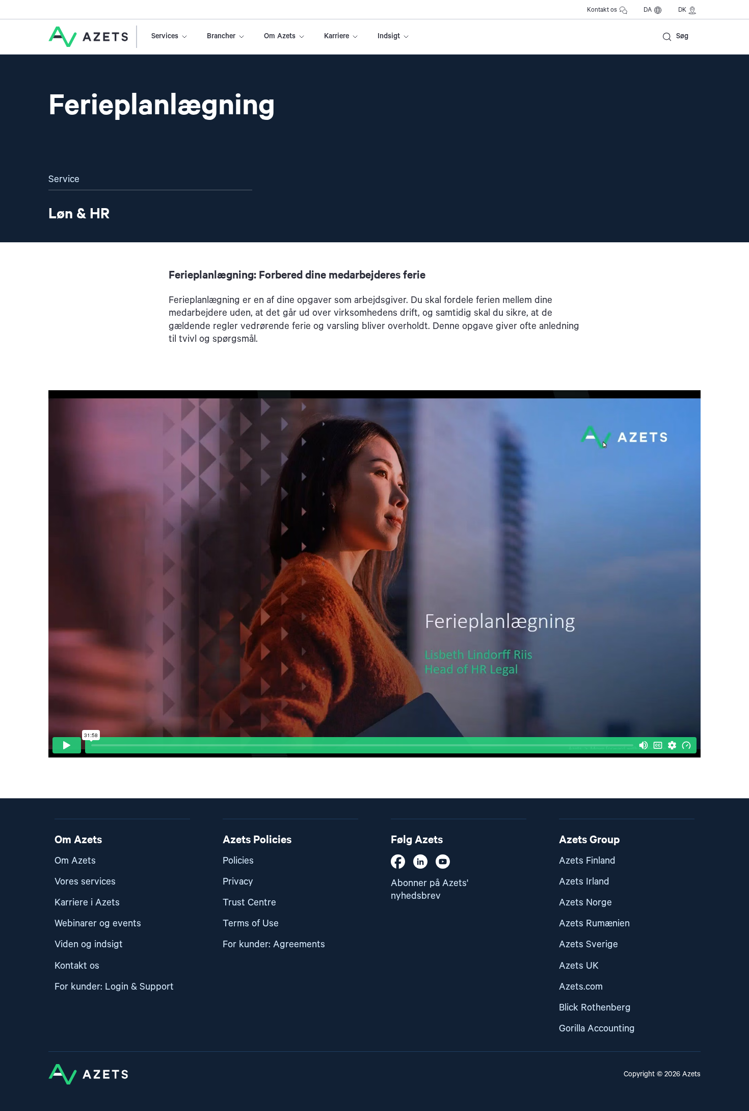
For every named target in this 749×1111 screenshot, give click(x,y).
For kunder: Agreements (274, 944)
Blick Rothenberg (595, 1007)
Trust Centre (249, 902)
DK (682, 10)
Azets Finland (587, 860)
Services (164, 36)
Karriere (336, 36)
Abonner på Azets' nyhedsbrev (429, 889)
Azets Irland (584, 881)
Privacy (238, 881)
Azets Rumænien (594, 923)
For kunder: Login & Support (114, 986)
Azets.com (581, 986)
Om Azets (280, 36)
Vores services (85, 881)
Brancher (221, 36)
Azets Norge (585, 902)
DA (648, 10)
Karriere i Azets (87, 902)
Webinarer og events (98, 923)
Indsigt (389, 36)
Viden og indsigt (89, 944)
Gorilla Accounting (597, 1028)
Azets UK (579, 966)
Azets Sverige (588, 944)
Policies (238, 860)
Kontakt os (602, 10)
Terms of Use (251, 923)
